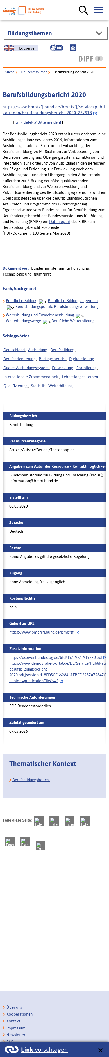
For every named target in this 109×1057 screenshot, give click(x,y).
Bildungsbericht (52, 358)
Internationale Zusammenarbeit (30, 377)
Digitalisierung (81, 358)
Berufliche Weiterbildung (73, 321)
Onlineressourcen (34, 72)
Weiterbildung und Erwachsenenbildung (40, 315)
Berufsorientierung (19, 358)
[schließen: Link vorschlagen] (100, 1050)
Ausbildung (37, 349)
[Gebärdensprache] (56, 48)
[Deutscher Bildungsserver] (23, 10)
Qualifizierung (15, 386)
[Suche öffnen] (83, 10)
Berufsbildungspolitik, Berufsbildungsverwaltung (56, 306)
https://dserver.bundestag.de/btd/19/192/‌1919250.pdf (55, 657)
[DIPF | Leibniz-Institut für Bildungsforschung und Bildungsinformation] (90, 59)
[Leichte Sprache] (73, 48)
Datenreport (59, 221)
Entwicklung (62, 368)
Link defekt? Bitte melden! (38, 122)
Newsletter (15, 1035)
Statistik (38, 386)
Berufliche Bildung (21, 300)
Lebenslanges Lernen (80, 377)
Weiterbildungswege (23, 321)
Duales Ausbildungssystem (26, 368)
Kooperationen (19, 1014)
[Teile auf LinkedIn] (10, 841)
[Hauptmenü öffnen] (99, 10)
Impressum (15, 1028)
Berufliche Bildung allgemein (73, 300)
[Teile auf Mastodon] (39, 821)
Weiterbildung (60, 386)
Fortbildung (86, 368)
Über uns (14, 1007)
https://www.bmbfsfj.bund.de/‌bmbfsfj (42, 632)
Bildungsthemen (30, 33)
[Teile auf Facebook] (54, 821)
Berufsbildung (62, 349)
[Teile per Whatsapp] (85, 821)
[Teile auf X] (69, 821)
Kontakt (13, 1021)
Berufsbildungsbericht (31, 779)
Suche (9, 72)
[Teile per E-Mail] (25, 841)
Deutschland (14, 349)
